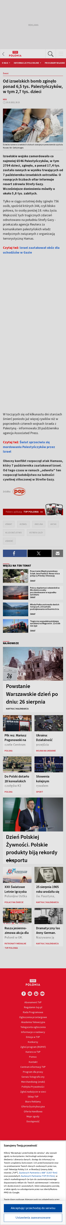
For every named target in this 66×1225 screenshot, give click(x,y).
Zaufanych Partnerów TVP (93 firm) (38, 1176)
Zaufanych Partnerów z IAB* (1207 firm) (38, 1173)
